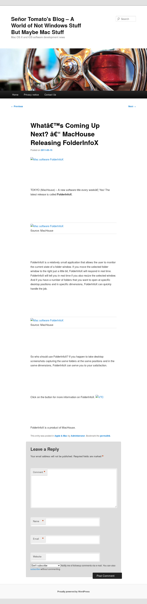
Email (38, 539)
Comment (39, 472)
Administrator (78, 435)
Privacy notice (31, 94)
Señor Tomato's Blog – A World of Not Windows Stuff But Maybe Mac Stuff (46, 25)
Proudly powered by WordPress (73, 591)
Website (37, 556)
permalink (105, 435)
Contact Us (50, 94)
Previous (17, 106)
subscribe (35, 568)
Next (132, 106)
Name (38, 521)
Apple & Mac (60, 435)
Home (15, 94)
